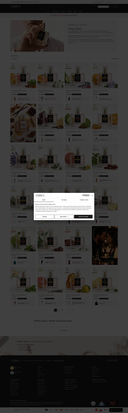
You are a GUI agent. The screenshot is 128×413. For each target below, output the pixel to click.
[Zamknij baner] (92, 195)
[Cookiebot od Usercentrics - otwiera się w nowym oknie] (83, 195)
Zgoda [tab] (43, 199)
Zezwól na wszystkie (83, 216)
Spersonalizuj (63, 216)
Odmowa (45, 216)
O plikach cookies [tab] (84, 199)
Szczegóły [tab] (64, 199)
